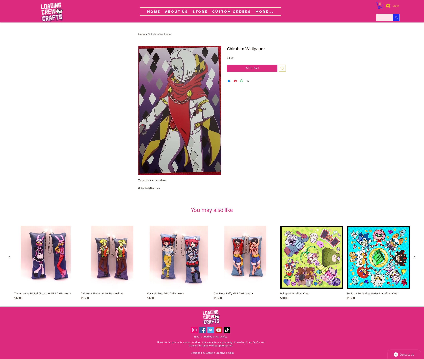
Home (141, 34)
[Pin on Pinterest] (235, 81)
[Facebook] (202, 330)
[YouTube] (218, 330)
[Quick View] (45, 257)
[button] (380, 5)
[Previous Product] (9, 257)
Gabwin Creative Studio (220, 352)
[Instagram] (194, 330)
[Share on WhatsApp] (242, 81)
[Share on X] (248, 81)
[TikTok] (227, 330)
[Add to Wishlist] (282, 68)
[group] (212, 265)
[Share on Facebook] (229, 81)
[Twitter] (210, 330)
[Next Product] (415, 257)
